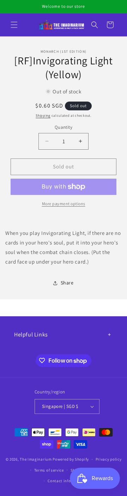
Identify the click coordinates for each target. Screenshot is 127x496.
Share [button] (67, 282)
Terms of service (49, 470)
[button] (14, 25)
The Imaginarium (36, 459)
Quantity (63, 127)
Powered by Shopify (71, 459)
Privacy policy (109, 459)
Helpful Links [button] (31, 334)
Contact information (67, 480)
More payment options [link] (63, 203)
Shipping (43, 115)
